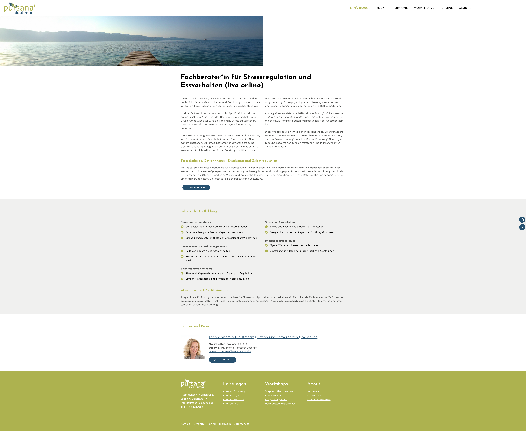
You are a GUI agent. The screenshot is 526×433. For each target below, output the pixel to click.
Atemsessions (273, 395)
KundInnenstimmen (319, 399)
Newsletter (198, 423)
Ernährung (359, 8)
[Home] (18, 8)
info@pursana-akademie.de (197, 402)
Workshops (423, 8)
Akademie (313, 391)
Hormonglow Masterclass (280, 403)
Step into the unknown (279, 391)
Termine (446, 8)
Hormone (400, 8)
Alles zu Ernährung (234, 391)
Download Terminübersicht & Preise (230, 351)
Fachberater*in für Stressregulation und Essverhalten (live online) (263, 337)
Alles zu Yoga (231, 395)
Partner (212, 423)
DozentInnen (314, 395)
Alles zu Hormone (233, 399)
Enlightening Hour (276, 399)
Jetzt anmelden (196, 187)
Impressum (225, 423)
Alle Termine (230, 403)
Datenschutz (241, 423)
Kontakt (185, 423)
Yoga (380, 8)
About (464, 8)
